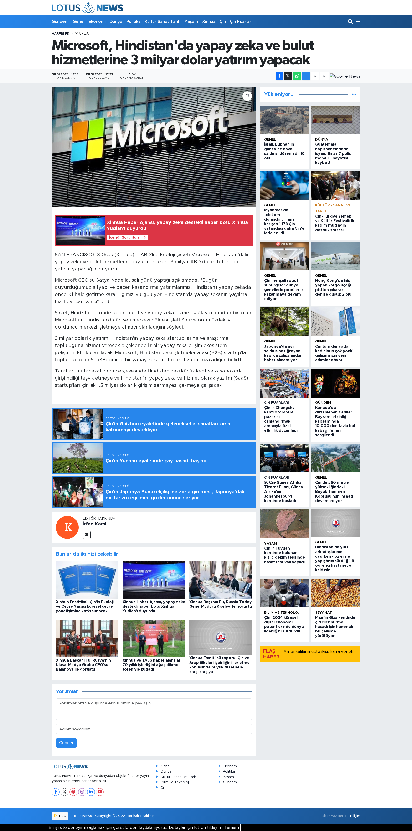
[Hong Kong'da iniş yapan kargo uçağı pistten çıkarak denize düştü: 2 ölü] (335, 256)
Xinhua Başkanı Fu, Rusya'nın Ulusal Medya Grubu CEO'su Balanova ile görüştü (83, 664)
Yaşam (191, 22)
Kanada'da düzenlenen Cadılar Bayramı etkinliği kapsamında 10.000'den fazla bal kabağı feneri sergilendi (335, 421)
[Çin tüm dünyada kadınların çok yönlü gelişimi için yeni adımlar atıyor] (335, 321)
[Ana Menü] (357, 22)
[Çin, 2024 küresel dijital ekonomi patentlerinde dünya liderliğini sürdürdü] (284, 593)
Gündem (60, 22)
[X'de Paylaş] (288, 76)
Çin (223, 22)
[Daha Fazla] (306, 76)
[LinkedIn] (91, 792)
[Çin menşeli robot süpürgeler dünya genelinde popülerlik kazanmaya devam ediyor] (284, 256)
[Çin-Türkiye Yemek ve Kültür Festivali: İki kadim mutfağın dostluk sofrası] (335, 185)
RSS (62, 816)
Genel (78, 22)
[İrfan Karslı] (67, 527)
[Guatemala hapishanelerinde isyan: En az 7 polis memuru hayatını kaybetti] (335, 120)
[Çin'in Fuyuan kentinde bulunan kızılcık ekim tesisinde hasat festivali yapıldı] (284, 523)
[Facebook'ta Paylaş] (279, 76)
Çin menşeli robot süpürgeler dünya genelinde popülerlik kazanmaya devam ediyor (284, 290)
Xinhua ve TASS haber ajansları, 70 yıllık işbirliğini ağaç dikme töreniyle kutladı (153, 664)
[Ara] (351, 22)
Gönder (66, 743)
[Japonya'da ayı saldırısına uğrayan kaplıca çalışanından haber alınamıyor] (284, 321)
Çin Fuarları (241, 22)
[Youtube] (100, 792)
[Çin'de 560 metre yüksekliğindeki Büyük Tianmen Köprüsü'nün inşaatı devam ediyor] (335, 458)
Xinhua (209, 22)
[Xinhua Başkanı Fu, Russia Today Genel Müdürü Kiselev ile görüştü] (220, 580)
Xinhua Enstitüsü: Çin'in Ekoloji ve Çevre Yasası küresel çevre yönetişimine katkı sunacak (85, 606)
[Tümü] (354, 94)
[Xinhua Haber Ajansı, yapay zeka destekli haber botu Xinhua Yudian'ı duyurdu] (154, 580)
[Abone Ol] (345, 76)
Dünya (116, 22)
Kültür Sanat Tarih (162, 22)
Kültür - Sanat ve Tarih (179, 777)
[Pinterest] (73, 792)
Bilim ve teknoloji (282, 612)
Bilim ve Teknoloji (175, 782)
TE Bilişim (352, 816)
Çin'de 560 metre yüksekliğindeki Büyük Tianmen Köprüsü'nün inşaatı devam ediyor (334, 492)
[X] (64, 792)
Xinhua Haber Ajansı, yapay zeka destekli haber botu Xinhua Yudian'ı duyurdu (154, 606)
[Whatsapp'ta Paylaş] (297, 76)
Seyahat (323, 612)
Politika (133, 22)
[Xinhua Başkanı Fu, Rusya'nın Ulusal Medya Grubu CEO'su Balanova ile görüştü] (87, 638)
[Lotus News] (87, 8)
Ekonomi (97, 22)
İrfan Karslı (95, 524)
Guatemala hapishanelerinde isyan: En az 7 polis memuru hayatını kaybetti (333, 154)
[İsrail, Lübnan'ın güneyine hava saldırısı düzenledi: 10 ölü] (284, 120)
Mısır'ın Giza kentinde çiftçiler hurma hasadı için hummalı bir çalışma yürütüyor (335, 627)
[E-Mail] (87, 535)
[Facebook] (56, 792)
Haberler (60, 34)
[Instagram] (82, 792)
